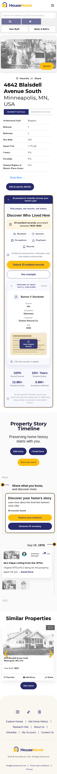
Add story (18, 451)
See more (28, 685)
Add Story (30, 677)
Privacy (29, 769)
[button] (36, 78)
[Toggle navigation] (53, 5)
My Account (29, 732)
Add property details (20, 186)
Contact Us (47, 732)
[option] (28, 653)
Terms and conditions (39, 765)
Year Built (14, 29)
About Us (39, 726)
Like (47, 554)
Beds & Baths (41, 29)
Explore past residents (30, 517)
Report (47, 575)
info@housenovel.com (16, 765)
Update (47, 66)
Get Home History (38, 721)
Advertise (11, 732)
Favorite (24, 78)
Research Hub (20, 726)
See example (28, 274)
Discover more (28, 462)
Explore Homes (14, 721)
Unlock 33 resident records (28, 264)
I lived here (38, 451)
